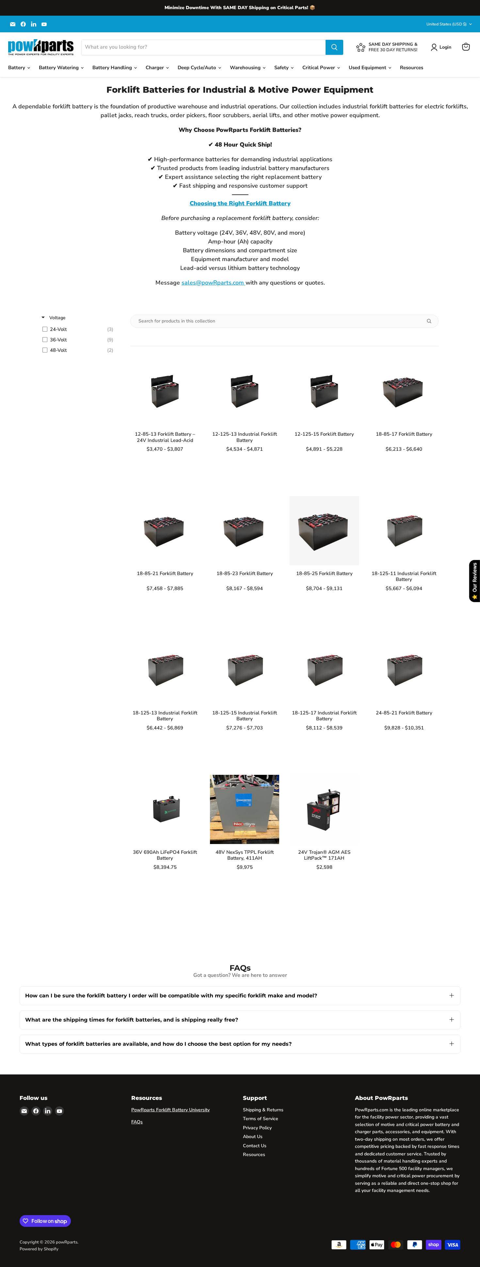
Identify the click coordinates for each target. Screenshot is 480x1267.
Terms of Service (260, 1119)
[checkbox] (79, 329)
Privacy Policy (257, 1128)
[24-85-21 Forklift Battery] (404, 670)
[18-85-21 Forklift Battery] (165, 530)
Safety (282, 67)
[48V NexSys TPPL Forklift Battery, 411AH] (244, 809)
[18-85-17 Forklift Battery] (404, 391)
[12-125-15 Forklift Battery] (324, 391)
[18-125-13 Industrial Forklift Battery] (165, 670)
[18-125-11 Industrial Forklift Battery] (404, 530)
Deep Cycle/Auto (197, 67)
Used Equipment (368, 67)
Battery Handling (112, 67)
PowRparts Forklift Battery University (170, 1110)
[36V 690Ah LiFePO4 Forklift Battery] (165, 809)
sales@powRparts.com (214, 283)
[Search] (334, 47)
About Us (253, 1137)
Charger (155, 67)
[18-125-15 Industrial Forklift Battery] (244, 670)
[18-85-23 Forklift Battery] (244, 530)
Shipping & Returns (263, 1110)
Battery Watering (59, 67)
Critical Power (319, 67)
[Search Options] (432, 321)
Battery (17, 67)
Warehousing (246, 67)
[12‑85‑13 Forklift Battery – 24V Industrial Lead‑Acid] (165, 391)
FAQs (137, 1122)
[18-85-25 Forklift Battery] (324, 530)
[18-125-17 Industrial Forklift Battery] (324, 670)
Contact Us (254, 1146)
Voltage (57, 318)
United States (446, 24)
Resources (411, 67)
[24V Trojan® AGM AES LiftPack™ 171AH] (324, 809)
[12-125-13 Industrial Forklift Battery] (244, 391)
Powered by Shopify (39, 1249)
